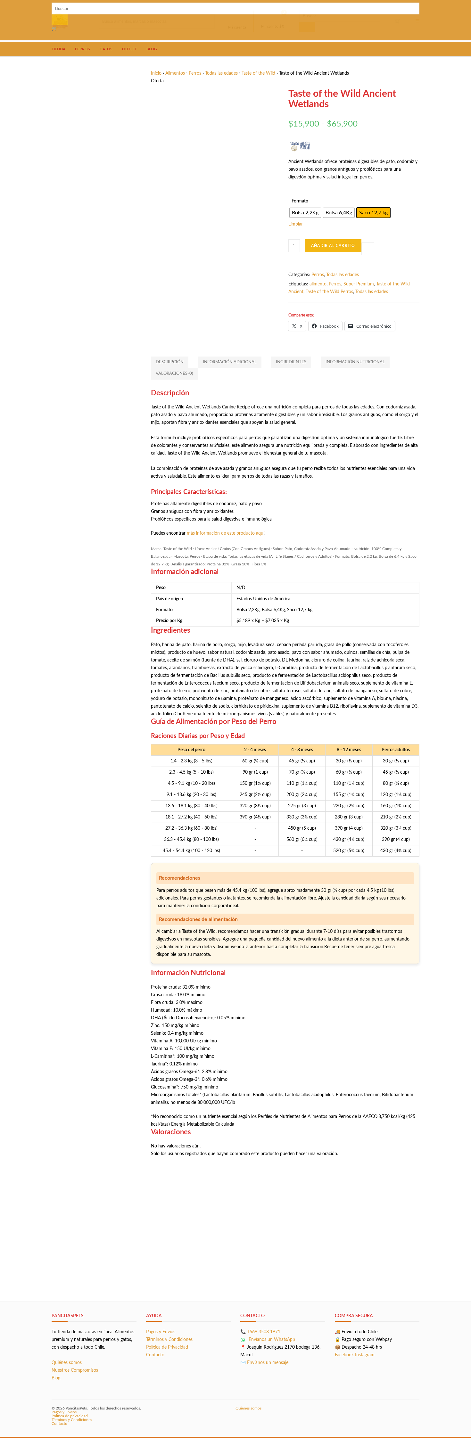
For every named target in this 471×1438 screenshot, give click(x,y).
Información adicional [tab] (230, 362)
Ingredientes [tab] (291, 362)
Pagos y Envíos (160, 1332)
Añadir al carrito (333, 246)
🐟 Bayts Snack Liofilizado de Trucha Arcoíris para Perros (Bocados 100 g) (285, 1221)
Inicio (156, 73)
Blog (56, 1378)
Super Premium (358, 284)
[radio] (305, 213)
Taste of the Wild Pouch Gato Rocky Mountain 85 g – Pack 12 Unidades (196, 1243)
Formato (300, 201)
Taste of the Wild (258, 73)
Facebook (344, 1355)
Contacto (155, 1355)
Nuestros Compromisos (75, 1370)
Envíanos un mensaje (267, 1362)
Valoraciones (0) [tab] (174, 374)
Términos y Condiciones (169, 1339)
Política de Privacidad (167, 1347)
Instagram (365, 1355)
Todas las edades (221, 73)
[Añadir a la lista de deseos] (367, 248)
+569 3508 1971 (263, 1332)
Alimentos (175, 73)
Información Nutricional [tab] (355, 362)
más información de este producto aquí (225, 533)
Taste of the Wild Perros (329, 292)
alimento (318, 284)
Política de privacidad (70, 1416)
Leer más (198, 1267)
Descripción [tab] (170, 362)
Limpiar (295, 224)
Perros (195, 73)
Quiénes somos (67, 1362)
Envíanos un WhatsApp (271, 1339)
